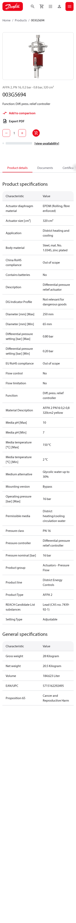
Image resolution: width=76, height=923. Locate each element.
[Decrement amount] (6, 133)
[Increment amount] (22, 133)
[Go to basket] (41, 6)
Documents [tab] (45, 168)
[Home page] (12, 6)
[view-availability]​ (46, 143)
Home (6, 20)
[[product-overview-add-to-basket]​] (36, 133)
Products (21, 20)
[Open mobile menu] (69, 6)
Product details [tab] (17, 168)
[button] (50, 6)
